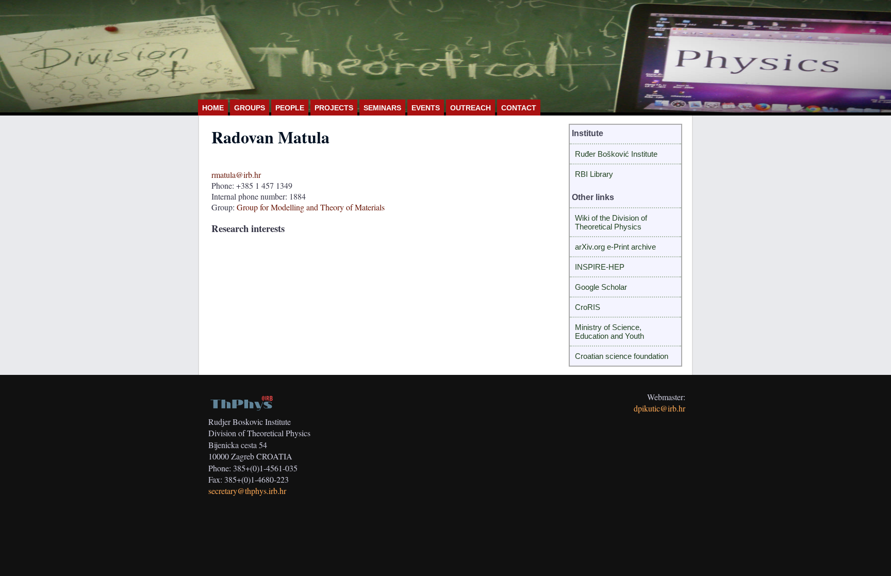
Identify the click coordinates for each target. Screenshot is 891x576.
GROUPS (249, 108)
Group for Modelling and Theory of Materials (311, 207)
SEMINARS (382, 108)
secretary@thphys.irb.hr (247, 490)
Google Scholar (601, 287)
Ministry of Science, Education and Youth (609, 331)
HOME (213, 108)
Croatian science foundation (621, 356)
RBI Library (594, 174)
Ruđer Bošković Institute (616, 154)
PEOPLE (289, 108)
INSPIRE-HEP (599, 266)
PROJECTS (334, 108)
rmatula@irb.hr (236, 174)
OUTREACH (470, 108)
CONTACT (518, 108)
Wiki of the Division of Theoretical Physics (611, 222)
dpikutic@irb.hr (659, 408)
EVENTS (425, 108)
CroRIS (587, 307)
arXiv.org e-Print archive (615, 246)
